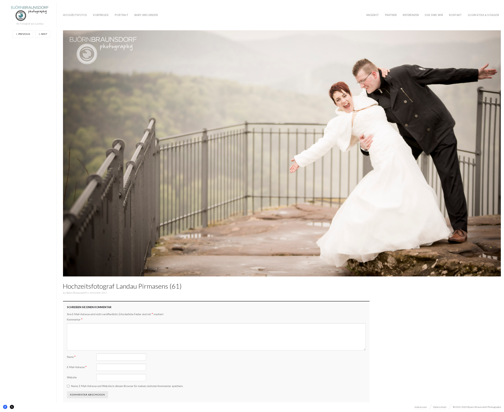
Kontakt (455, 15)
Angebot (372, 15)
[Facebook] (5, 407)
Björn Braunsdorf (76, 292)
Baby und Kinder (146, 15)
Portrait (121, 15)
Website (72, 377)
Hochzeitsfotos (75, 15)
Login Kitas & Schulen (483, 15)
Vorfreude (101, 15)
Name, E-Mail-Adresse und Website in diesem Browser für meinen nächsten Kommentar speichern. (127, 386)
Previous (24, 33)
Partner (391, 15)
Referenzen (411, 15)
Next (43, 33)
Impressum (421, 407)
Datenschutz (440, 407)
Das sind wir (434, 15)
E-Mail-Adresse (77, 367)
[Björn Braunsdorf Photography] (30, 13)
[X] (12, 407)
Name (71, 356)
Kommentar (74, 319)
